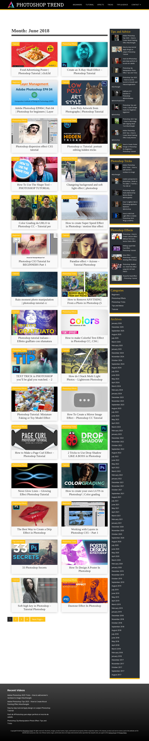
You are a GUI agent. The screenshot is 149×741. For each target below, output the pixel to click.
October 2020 (117, 534)
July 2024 (115, 371)
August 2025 (116, 334)
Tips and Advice (18, 541)
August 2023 (116, 408)
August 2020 (116, 541)
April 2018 (115, 645)
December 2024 (118, 353)
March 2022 (116, 471)
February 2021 (117, 519)
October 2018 (117, 623)
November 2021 (118, 486)
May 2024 (115, 379)
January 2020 (117, 567)
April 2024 (115, 382)
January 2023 (117, 434)
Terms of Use (112, 733)
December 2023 (118, 397)
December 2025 (118, 327)
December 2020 (118, 527)
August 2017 (116, 675)
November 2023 (118, 401)
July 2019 (115, 590)
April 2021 (115, 512)
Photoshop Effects (70, 44)
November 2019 (118, 575)
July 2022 (115, 456)
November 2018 (118, 619)
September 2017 (118, 671)
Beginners (77, 5)
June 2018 (115, 638)
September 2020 (118, 538)
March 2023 (116, 427)
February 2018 (117, 652)
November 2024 (118, 356)
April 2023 (115, 423)
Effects (100, 5)
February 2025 (117, 345)
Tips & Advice (122, 5)
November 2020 (118, 530)
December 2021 (118, 482)
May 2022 (115, 464)
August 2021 (116, 497)
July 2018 (115, 634)
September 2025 (118, 331)
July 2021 (115, 501)
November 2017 (118, 664)
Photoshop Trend (28, 731)
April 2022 (115, 467)
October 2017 (117, 667)
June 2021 (115, 504)
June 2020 (115, 549)
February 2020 (117, 564)
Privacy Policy (123, 733)
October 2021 (117, 490)
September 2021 (118, 493)
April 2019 (115, 601)
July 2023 (115, 412)
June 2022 (115, 460)
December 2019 (118, 571)
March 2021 (116, 516)
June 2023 (115, 416)
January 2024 (117, 393)
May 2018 (115, 641)
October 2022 (117, 445)
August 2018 (116, 630)
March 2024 (116, 386)
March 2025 (116, 342)
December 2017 (118, 660)
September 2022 (118, 449)
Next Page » (37, 619)
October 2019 (117, 578)
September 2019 (118, 582)
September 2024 (118, 364)
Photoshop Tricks (69, 120)
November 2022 (118, 442)
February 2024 (117, 390)
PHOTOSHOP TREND (40, 4)
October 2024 (117, 360)
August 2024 (116, 368)
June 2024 (115, 375)
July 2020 (115, 545)
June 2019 (115, 593)
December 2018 (118, 615)
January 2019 (117, 612)
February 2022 (117, 475)
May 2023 (115, 419)
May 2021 (115, 508)
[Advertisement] (74, 19)
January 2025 (117, 349)
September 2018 (118, 627)
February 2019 (117, 608)
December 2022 (118, 438)
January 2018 (117, 656)
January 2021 (117, 523)
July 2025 (115, 338)
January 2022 (117, 479)
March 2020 (116, 560)
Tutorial (90, 5)
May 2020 (115, 553)
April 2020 (115, 556)
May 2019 (115, 597)
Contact (135, 5)
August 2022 (116, 453)
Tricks (110, 5)
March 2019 (116, 604)
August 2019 (116, 586)
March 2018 (116, 649)
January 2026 (117, 323)
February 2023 (117, 430)
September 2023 (118, 405)
